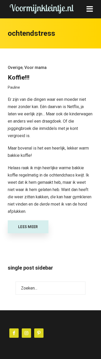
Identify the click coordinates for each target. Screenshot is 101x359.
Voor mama (35, 67)
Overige (15, 67)
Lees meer (28, 227)
